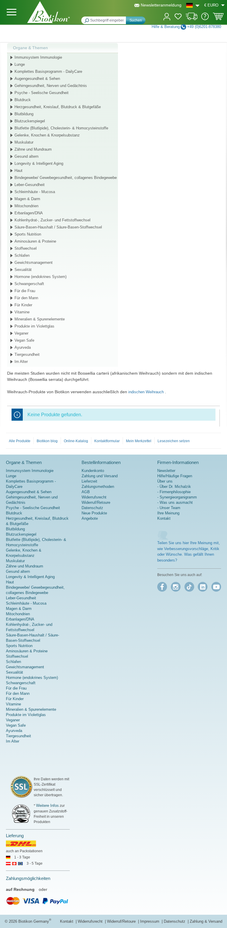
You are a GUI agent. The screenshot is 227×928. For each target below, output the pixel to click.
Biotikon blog (47, 441)
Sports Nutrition (27, 234)
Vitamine (22, 312)
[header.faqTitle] (205, 19)
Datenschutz (92, 508)
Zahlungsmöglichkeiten (28, 878)
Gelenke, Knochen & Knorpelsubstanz (47, 135)
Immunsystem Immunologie (38, 57)
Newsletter (166, 470)
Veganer (21, 333)
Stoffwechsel (25, 248)
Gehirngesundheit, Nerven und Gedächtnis (50, 85)
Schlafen (22, 255)
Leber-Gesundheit (29, 184)
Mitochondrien (26, 206)
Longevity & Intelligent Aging (38, 163)
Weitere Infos (47, 805)
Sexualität (23, 269)
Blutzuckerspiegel (29, 121)
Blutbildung (23, 114)
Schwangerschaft (29, 284)
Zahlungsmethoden (98, 486)
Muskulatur (23, 142)
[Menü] (11, 12)
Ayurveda (22, 347)
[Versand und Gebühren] (192, 19)
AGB (86, 492)
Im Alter (21, 361)
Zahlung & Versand (206, 921)
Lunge (19, 64)
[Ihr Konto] (167, 16)
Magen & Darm (27, 199)
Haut (18, 170)
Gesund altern (26, 156)
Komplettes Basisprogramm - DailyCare (48, 71)
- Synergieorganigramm (177, 497)
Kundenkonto (93, 470)
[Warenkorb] (218, 18)
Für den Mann (26, 298)
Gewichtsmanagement (33, 262)
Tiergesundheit (27, 354)
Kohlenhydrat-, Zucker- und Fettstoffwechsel (52, 220)
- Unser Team (168, 508)
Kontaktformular (107, 441)
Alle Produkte (19, 441)
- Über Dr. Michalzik (174, 486)
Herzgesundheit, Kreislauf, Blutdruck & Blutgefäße (57, 107)
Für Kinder (23, 305)
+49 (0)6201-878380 (204, 26)
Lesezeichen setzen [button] (174, 441)
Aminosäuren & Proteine (35, 241)
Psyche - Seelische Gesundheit (41, 93)
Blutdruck (22, 100)
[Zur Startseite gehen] (48, 12)
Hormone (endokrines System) (40, 276)
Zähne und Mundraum (33, 149)
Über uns (165, 481)
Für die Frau (24, 291)
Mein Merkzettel (138, 441)
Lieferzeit (89, 481)
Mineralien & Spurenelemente (39, 319)
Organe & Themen (30, 47)
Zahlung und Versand (100, 476)
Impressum (150, 921)
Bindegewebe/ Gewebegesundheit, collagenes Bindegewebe (65, 177)
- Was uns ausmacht (175, 502)
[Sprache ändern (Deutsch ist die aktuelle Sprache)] (193, 5)
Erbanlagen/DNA (28, 213)
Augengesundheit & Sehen (37, 78)
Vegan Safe (24, 340)
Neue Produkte (94, 513)
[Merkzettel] (178, 17)
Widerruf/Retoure (96, 502)
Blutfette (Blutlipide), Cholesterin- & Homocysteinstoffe (61, 128)
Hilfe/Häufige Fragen (174, 476)
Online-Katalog (76, 441)
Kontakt (164, 518)
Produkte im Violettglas (34, 326)
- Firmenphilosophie (174, 492)
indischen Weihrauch (146, 392)
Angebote (90, 518)
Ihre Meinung (168, 513)
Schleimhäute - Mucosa (34, 192)
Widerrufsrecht (94, 497)
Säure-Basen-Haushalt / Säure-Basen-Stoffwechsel (58, 227)
